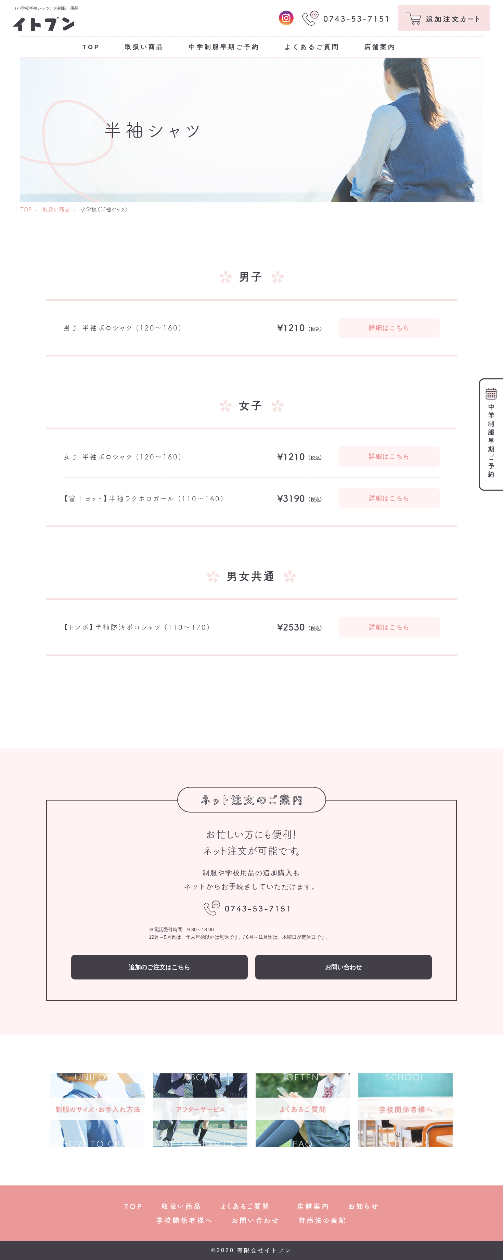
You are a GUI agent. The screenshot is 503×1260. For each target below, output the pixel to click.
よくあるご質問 (249, 1206)
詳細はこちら (389, 327)
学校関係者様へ (184, 1220)
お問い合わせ (343, 967)
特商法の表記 (322, 1220)
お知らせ (363, 1206)
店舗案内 (313, 1206)
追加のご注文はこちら (159, 967)
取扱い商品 (56, 209)
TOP (26, 209)
